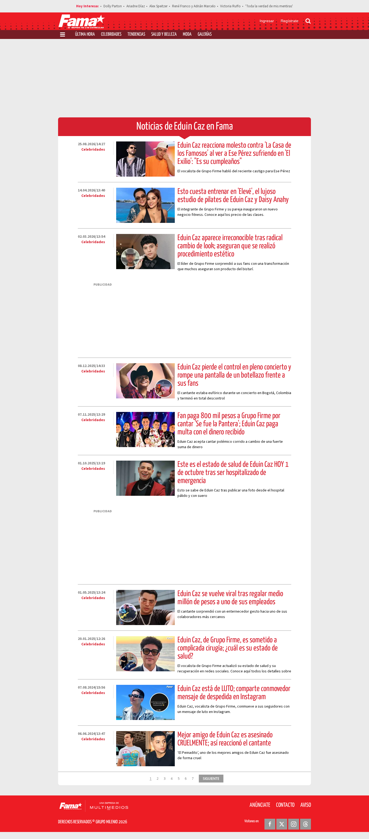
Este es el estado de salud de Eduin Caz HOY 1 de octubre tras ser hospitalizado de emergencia (233, 473)
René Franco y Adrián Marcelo (194, 6)
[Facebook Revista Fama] (269, 824)
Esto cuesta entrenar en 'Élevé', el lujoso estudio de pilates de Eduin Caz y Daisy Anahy (233, 196)
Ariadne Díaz (135, 6)
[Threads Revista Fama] (305, 824)
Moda (187, 34)
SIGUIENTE (211, 778)
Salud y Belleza (164, 34)
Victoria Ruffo (230, 6)
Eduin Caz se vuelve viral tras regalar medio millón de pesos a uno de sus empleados (230, 598)
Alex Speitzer (158, 6)
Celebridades (111, 34)
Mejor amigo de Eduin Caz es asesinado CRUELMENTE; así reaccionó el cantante (225, 739)
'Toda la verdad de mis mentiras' (269, 6)
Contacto (285, 805)
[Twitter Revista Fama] (281, 824)
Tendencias (136, 34)
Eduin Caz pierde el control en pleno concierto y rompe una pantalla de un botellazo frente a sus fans (234, 375)
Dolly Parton (112, 6)
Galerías (205, 34)
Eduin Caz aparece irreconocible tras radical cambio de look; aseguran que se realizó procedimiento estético (230, 246)
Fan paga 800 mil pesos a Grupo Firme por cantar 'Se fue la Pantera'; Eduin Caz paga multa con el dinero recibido (228, 424)
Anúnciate (260, 805)
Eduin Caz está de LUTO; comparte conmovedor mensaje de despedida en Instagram (233, 693)
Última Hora (85, 34)
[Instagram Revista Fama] (293, 824)
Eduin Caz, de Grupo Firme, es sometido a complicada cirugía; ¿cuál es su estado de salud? (227, 648)
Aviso (305, 805)
